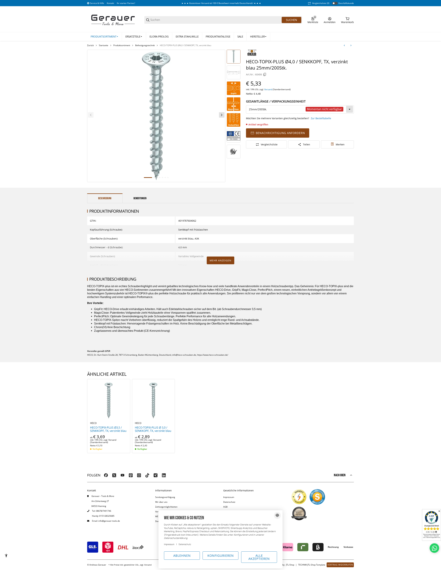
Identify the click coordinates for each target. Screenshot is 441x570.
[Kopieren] (265, 74)
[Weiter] (221, 115)
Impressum (228, 497)
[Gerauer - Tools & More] (113, 19)
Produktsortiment (121, 45)
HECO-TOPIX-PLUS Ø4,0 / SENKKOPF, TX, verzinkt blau (185, 45)
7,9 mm (182, 265)
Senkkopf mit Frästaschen (193, 229)
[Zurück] (91, 115)
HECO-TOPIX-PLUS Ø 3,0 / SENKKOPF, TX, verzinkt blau (153, 429)
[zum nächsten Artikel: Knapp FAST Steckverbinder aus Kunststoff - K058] (351, 45)
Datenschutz (229, 501)
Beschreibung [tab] (104, 198)
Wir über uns (161, 501)
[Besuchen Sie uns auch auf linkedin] (164, 475)
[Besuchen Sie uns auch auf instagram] (139, 475)
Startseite (103, 45)
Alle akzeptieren (259, 557)
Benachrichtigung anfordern (280, 133)
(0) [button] (320, 3)
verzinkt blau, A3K (188, 238)
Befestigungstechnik (145, 45)
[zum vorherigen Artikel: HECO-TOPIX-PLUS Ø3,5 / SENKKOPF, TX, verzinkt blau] (344, 45)
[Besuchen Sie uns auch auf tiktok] (147, 475)
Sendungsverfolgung (165, 497)
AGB (225, 506)
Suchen (291, 20)
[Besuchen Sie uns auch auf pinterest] (131, 475)
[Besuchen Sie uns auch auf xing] (155, 475)
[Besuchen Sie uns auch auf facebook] (106, 475)
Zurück (90, 45)
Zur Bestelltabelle (321, 118)
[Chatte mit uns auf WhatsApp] (434, 548)
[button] (258, 36)
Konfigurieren (220, 555)
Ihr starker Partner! (126, 3)
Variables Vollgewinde (191, 256)
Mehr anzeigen (220, 260)
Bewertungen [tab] (140, 198)
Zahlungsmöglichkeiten (166, 506)
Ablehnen (182, 555)
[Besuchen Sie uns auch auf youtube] (122, 475)
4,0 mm (182, 247)
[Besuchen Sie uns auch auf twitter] (114, 475)
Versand (268, 89)
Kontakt (110, 3)
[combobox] (300, 109)
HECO (93, 423)
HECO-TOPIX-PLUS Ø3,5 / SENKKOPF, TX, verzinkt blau (108, 429)
